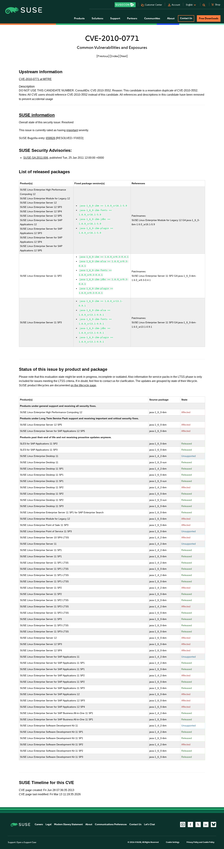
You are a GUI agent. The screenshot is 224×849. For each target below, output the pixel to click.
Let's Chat (149, 824)
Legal (48, 824)
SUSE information (37, 115)
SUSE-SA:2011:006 (35, 157)
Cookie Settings (172, 842)
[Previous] (103, 56)
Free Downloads (208, 18)
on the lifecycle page (83, 385)
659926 (50, 138)
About (88, 824)
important (72, 130)
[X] (198, 824)
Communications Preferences (111, 824)
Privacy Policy (193, 842)
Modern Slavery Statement (68, 824)
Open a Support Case (26, 842)
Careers (39, 824)
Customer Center (153, 5)
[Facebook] (190, 824)
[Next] (124, 56)
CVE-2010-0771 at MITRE (35, 79)
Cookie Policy (208, 842)
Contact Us (186, 18)
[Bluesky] (213, 824)
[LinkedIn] (205, 824)
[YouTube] (182, 824)
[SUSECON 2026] (125, 4)
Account (176, 5)
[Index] (114, 56)
